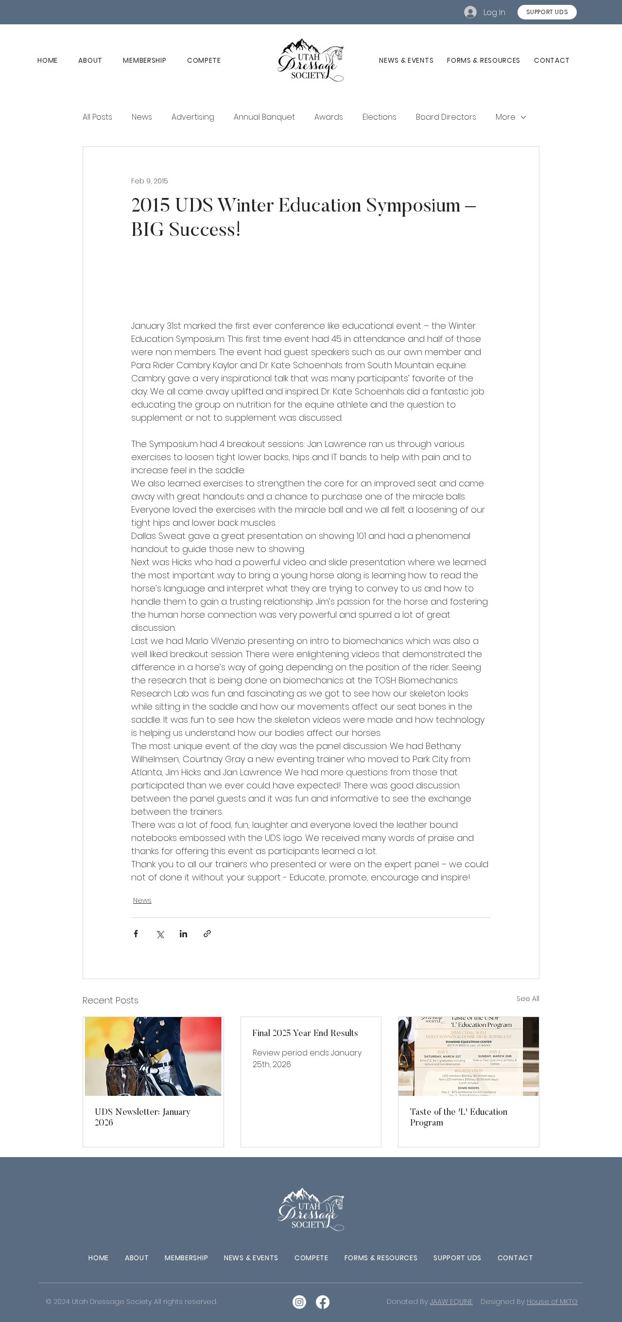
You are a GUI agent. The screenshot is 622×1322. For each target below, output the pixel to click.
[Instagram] (299, 1302)
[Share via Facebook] (135, 933)
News (142, 900)
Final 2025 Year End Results (305, 1034)
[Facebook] (322, 1302)
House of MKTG (552, 1301)
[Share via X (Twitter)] (159, 933)
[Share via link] (207, 933)
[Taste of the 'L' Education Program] (468, 1056)
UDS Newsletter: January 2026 (143, 1118)
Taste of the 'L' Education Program (458, 1118)
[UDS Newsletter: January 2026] (153, 1056)
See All (528, 998)
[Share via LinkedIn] (183, 933)
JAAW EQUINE (451, 1301)
